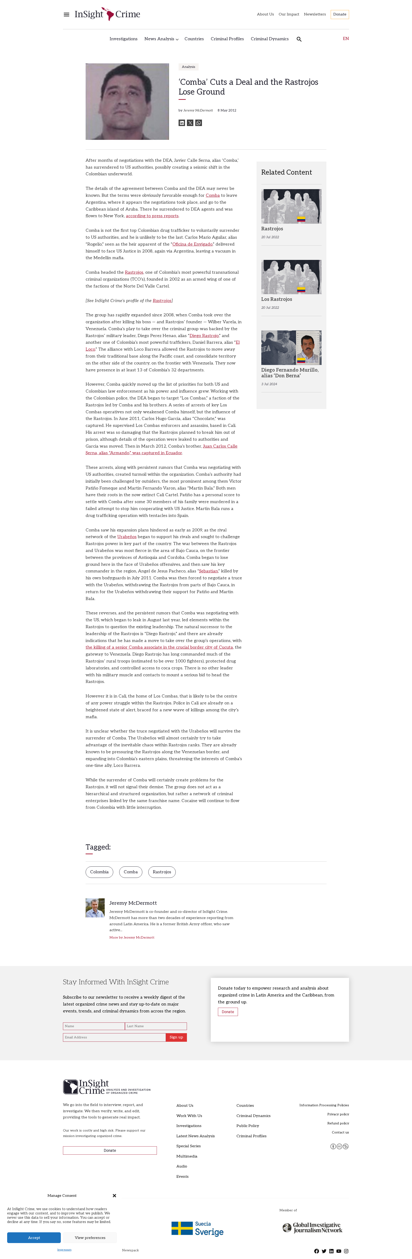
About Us (265, 14)
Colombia (99, 872)
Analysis (188, 67)
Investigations (124, 38)
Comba (213, 195)
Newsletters (315, 14)
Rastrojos (134, 272)
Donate (339, 14)
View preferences (90, 1238)
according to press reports (152, 215)
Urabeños (127, 536)
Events (182, 1176)
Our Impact (289, 14)
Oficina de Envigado (192, 244)
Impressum (64, 1250)
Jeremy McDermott (198, 110)
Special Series (188, 1146)
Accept (34, 1238)
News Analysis (159, 38)
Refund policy (338, 1123)
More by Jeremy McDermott (131, 937)
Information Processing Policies (324, 1105)
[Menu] (66, 14)
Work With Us (189, 1116)
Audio (181, 1166)
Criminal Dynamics (270, 38)
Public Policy (248, 1126)
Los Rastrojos (276, 299)
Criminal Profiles (227, 38)
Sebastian (208, 571)
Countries (194, 38)
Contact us (340, 1132)
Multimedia (186, 1156)
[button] (114, 1195)
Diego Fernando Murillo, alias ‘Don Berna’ (290, 373)
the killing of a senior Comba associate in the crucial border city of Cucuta (159, 647)
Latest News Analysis (195, 1136)
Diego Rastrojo (204, 335)
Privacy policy (338, 1114)
